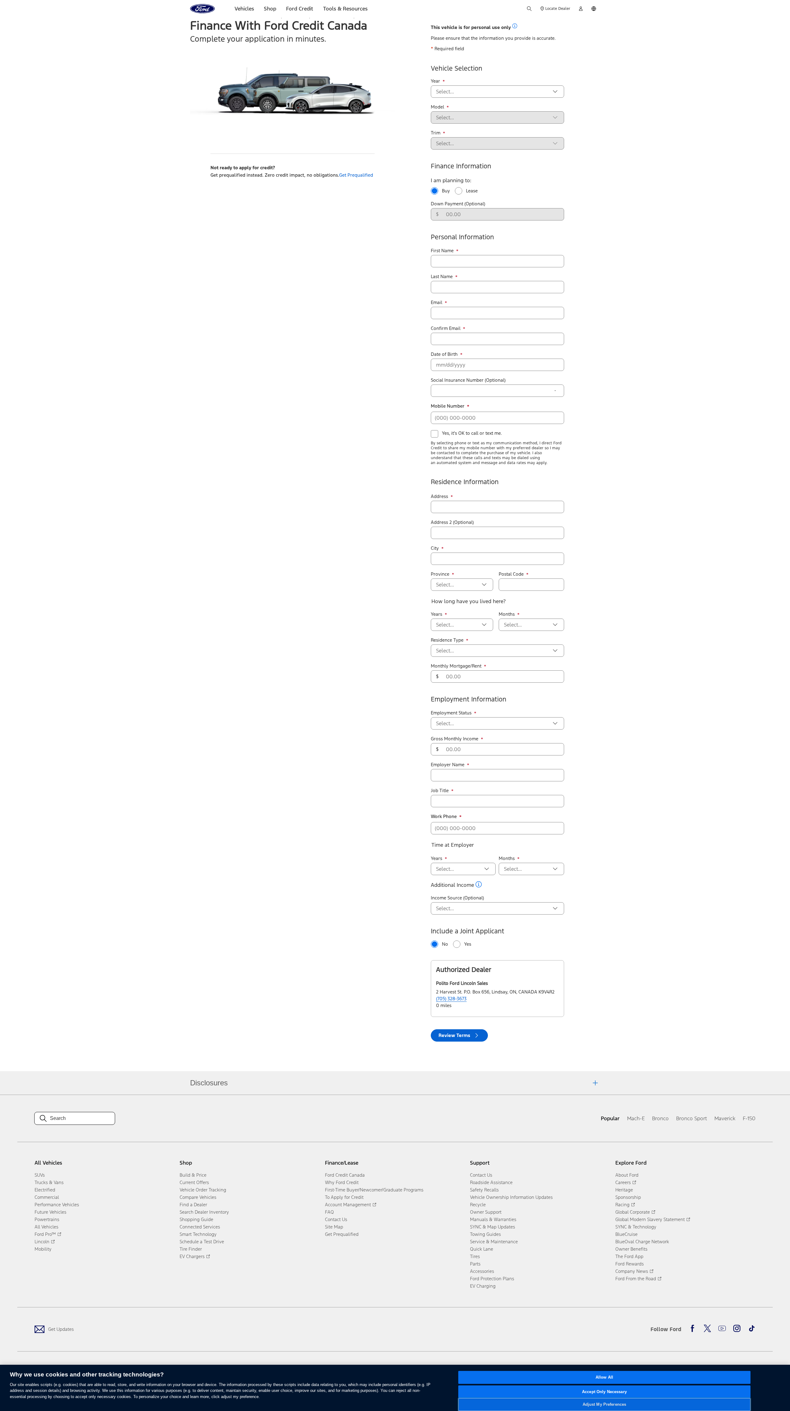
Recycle (478, 1204)
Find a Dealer (193, 1204)
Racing (622, 1204)
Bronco (660, 1118)
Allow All (604, 1377)
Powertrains (47, 1219)
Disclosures (209, 1083)
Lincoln (42, 1241)
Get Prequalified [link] (356, 175)
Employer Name (450, 765)
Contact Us (336, 1219)
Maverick (724, 1118)
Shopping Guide (196, 1219)
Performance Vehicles (57, 1204)
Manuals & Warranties (493, 1219)
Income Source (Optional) (457, 898)
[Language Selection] (594, 8)
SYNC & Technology (635, 1227)
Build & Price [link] (193, 1175)
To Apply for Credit (344, 1197)
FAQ (329, 1212)
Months (509, 614)
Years (439, 614)
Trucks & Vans (49, 1182)
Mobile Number (450, 406)
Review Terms (454, 1035)
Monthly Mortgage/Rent (458, 666)
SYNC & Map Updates (492, 1227)
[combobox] (492, 91)
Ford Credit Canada (345, 1175)
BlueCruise (626, 1234)
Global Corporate (632, 1212)
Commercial (47, 1197)
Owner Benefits (631, 1249)
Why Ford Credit (342, 1182)
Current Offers (194, 1182)
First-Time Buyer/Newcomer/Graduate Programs (374, 1190)
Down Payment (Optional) (458, 204)
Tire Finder (191, 1249)
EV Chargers (192, 1256)
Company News (631, 1271)
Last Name (444, 277)
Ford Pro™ (45, 1234)
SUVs (40, 1175)
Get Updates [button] (61, 1329)
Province (442, 574)
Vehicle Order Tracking (203, 1190)
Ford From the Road (635, 1278)
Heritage (624, 1190)
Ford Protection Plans (492, 1278)
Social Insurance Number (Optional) (468, 380)
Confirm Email (448, 328)
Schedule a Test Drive (202, 1241)
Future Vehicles (50, 1212)
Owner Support (485, 1212)
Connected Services (200, 1227)
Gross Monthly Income (457, 739)
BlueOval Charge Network (642, 1241)
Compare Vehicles (198, 1197)
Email (439, 302)
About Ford (626, 1175)
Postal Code (514, 574)
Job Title (442, 791)
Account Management (348, 1204)
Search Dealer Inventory (204, 1212)
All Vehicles (46, 1227)
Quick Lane (481, 1249)
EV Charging (483, 1286)
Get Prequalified (342, 1234)
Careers (623, 1182)
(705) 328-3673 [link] (451, 999)
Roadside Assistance (491, 1182)
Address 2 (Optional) (452, 522)
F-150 (749, 1118)
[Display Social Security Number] (555, 390)
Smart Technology (198, 1234)
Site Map (334, 1227)
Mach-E (636, 1118)
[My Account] (581, 8)
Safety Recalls (484, 1190)
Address (442, 496)
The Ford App (629, 1256)
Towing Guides (485, 1234)
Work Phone (446, 816)
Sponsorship (628, 1197)
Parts (475, 1264)
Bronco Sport (691, 1118)
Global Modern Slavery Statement (650, 1219)
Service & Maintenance (494, 1241)
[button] (514, 25)
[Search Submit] (529, 9)
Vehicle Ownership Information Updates (511, 1197)
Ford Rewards (629, 1264)
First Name (445, 251)
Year (438, 81)
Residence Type (449, 640)
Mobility (43, 1249)
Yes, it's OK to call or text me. (472, 433)
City (437, 548)
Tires (475, 1256)
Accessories (482, 1271)
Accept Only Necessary (604, 1391)
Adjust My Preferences (604, 1404)
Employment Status (453, 713)
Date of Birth (447, 354)
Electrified (45, 1190)
